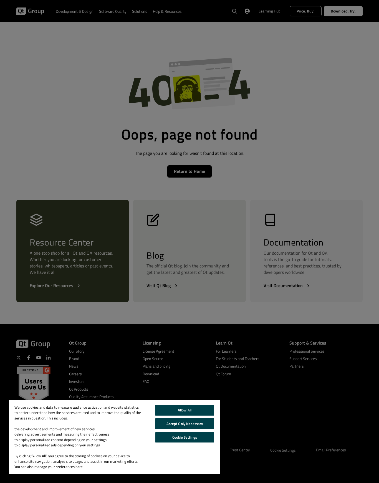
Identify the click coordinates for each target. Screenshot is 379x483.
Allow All (184, 410)
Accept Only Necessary (184, 423)
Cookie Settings (184, 437)
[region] (114, 437)
